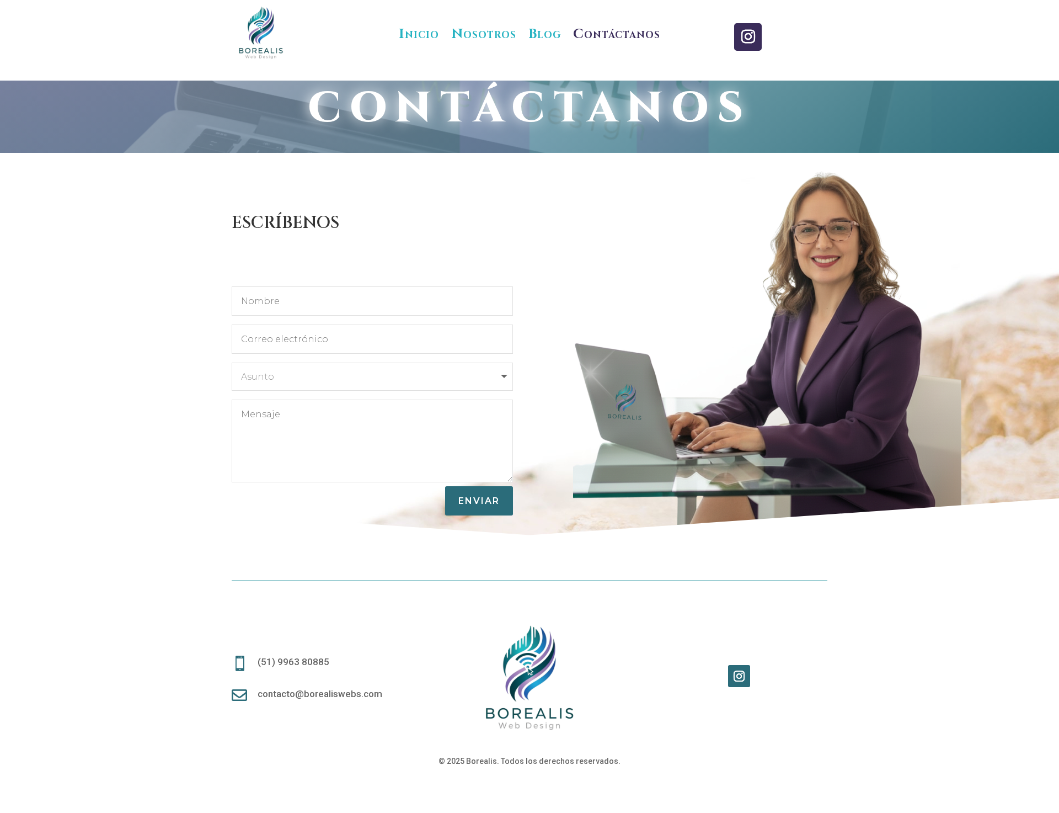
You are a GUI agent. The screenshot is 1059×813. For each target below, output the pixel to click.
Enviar (479, 501)
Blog (544, 33)
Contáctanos (616, 33)
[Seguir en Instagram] (748, 37)
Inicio (419, 33)
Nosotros (483, 33)
